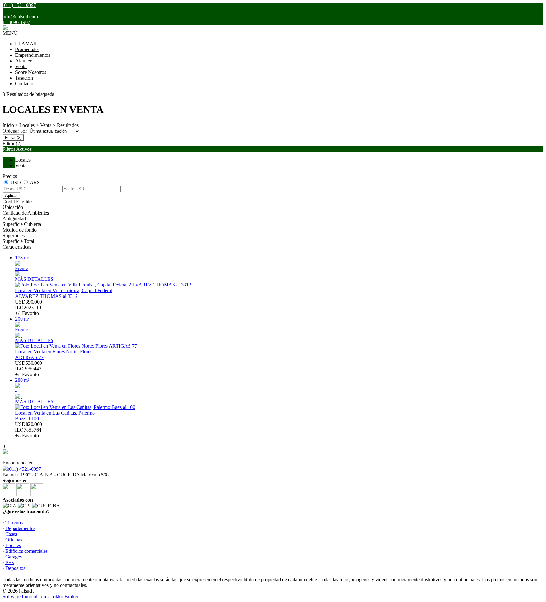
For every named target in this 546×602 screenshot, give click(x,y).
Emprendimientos (32, 55)
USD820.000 (28, 430)
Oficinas (13, 539)
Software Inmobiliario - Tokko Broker (40, 596)
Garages (13, 556)
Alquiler (23, 60)
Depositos (15, 568)
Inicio (8, 125)
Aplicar (11, 195)
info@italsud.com (20, 16)
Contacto (24, 83)
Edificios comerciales (26, 551)
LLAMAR (26, 43)
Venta (21, 66)
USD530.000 (28, 368)
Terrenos (14, 522)
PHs (9, 562)
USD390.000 (28, 307)
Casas (11, 534)
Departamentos (20, 528)
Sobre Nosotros (30, 72)
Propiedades (27, 49)
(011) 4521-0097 (24, 469)
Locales (27, 125)
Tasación (24, 77)
